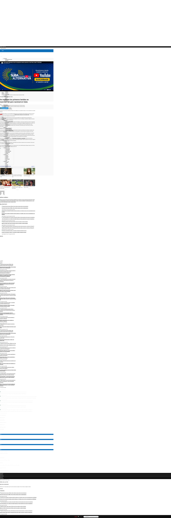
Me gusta (1, 473)
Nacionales (6, 60)
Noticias (9, 96)
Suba (12, 96)
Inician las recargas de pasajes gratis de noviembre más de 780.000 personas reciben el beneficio (7, 314)
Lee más (1, 488)
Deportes (5, 127)
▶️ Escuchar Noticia (4, 108)
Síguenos (1, 474)
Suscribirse (2, 475)
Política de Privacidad (3, 451)
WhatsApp (1, 478)
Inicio (3, 50)
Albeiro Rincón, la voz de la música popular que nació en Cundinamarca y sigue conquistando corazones (7, 385)
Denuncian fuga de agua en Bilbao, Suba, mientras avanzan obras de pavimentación (8, 267)
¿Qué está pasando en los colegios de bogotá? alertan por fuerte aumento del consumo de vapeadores (7, 284)
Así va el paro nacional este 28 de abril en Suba (25, 199)
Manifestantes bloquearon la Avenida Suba (22, 114)
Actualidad (1, 96)
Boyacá (6, 126)
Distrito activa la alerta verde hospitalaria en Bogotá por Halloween (7, 321)
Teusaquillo (7, 144)
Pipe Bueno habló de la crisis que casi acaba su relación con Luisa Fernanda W (7, 351)
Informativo (5, 58)
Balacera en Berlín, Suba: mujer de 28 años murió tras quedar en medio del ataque (15, 223)
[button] (85, 44)
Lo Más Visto (6, 96)
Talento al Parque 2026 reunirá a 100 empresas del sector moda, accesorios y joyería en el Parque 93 (8, 299)
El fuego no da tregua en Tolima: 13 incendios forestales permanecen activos (14, 232)
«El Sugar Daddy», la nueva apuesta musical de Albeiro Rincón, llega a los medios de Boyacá (7, 377)
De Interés (5, 131)
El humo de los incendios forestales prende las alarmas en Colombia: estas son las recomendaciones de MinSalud (7, 275)
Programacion (7, 137)
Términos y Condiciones (3, 453)
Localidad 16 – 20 (6, 147)
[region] (85, 23)
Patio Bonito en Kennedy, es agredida (18, 138)
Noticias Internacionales (8, 59)
